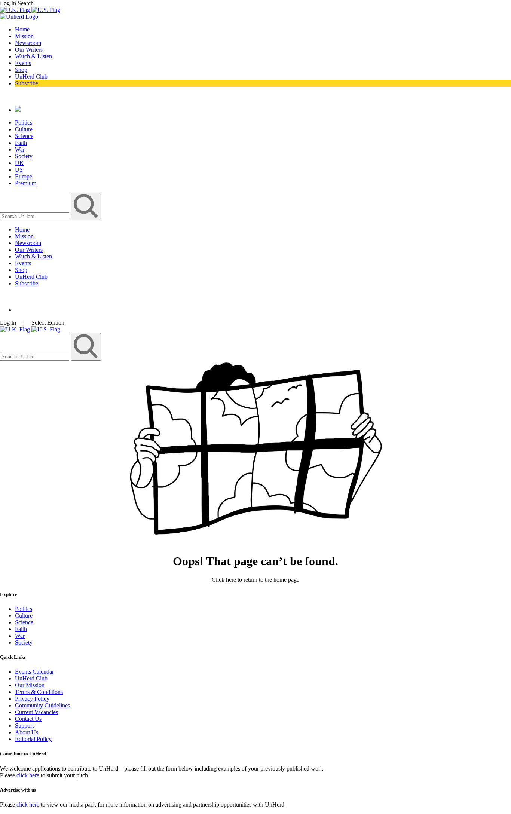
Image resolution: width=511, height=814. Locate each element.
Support (24, 725)
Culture (24, 129)
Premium (25, 183)
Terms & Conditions (39, 692)
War (20, 149)
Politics (23, 122)
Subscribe (26, 83)
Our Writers (29, 49)
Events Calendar (34, 671)
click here (27, 775)
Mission (24, 36)
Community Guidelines (42, 705)
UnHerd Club (31, 76)
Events (23, 63)
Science (24, 136)
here (231, 579)
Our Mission (30, 685)
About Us (26, 732)
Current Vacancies (36, 712)
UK (19, 163)
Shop (21, 70)
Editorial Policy (33, 739)
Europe (23, 176)
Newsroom (28, 43)
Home (22, 29)
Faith (21, 143)
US (19, 169)
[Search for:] (35, 216)
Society (24, 156)
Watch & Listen (33, 56)
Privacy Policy (32, 698)
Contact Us (28, 719)
